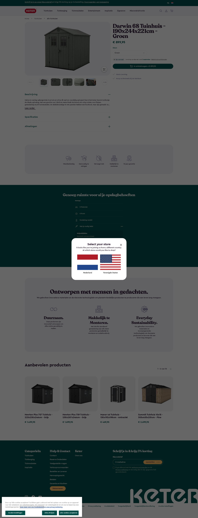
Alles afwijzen (50, 513)
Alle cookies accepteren (68, 513)
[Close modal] (121, 245)
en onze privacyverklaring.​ (53, 507)
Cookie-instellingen (15, 513)
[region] (42, 507)
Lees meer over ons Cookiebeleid (32, 507)
